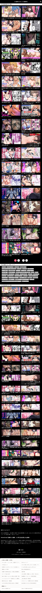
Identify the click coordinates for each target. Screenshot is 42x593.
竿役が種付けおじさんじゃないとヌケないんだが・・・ (11, 281)
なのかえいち (36, 274)
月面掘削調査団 (12, 270)
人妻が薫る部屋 (24, 48)
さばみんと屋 (11, 274)
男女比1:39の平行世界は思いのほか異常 (23, 272)
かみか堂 (3, 162)
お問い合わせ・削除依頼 (21, 552)
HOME (21, 549)
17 (23, 260)
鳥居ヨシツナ (4, 105)
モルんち (23, 62)
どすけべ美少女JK (23, 274)
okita (32, 272)
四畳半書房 (35, 277)
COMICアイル (31, 268)
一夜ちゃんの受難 (23, 277)
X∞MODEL (23, 119)
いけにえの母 (5, 274)
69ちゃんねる (4, 243)
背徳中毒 (23, 571)
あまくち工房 (23, 162)
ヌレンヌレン (4, 201)
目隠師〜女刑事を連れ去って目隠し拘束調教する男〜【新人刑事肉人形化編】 (11, 571)
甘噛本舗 (25, 268)
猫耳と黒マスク (12, 272)
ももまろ (26, 275)
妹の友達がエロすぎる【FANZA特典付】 (29, 583)
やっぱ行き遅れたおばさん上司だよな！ (29, 567)
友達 (22, 175)
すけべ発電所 (5, 270)
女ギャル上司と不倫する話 (25, 188)
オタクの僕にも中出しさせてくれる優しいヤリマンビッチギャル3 (31, 564)
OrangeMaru (4, 48)
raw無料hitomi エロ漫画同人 (21, 1)
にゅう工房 (24, 270)
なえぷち (30, 274)
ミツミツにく (5, 277)
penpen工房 (3, 188)
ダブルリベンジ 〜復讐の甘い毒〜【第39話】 (30, 580)
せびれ (23, 214)
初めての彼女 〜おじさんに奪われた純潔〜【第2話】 (11, 576)
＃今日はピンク (5, 564)
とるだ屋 (19, 268)
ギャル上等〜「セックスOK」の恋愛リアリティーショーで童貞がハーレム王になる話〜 (11, 562)
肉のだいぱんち (25, 281)
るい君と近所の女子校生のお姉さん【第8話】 (10, 583)
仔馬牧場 (30, 277)
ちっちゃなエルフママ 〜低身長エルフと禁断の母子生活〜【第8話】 (11, 578)
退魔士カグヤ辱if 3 (5, 569)
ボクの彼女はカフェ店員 (33, 275)
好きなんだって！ (25, 562)
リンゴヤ (3, 214)
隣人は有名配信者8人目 (26, 569)
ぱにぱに (4, 275)
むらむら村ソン (31, 270)
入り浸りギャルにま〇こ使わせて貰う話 (9, 268)
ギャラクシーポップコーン (5, 62)
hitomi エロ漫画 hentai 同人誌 (27, 588)
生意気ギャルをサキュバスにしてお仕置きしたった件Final (11, 567)
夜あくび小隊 (23, 243)
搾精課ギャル (11, 279)
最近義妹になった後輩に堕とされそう (22, 279)
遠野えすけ (3, 175)
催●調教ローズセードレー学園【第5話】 (29, 576)
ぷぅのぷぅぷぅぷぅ (18, 275)
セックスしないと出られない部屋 (26, 105)
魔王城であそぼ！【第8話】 (7, 580)
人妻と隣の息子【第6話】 (26, 578)
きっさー (18, 270)
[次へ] (26, 260)
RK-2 (36, 272)
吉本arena (3, 119)
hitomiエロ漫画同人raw (6, 588)
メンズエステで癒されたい (14, 277)
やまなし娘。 (5, 272)
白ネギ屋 (32, 279)
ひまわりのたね (24, 201)
